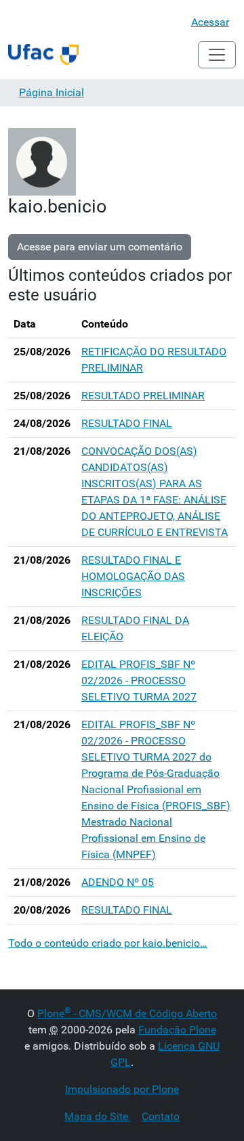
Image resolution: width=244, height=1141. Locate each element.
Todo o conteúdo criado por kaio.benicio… (107, 943)
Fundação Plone (177, 1029)
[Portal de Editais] (43, 55)
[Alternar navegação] (217, 54)
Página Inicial (51, 92)
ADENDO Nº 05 (117, 882)
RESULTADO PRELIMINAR (143, 395)
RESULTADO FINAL (126, 423)
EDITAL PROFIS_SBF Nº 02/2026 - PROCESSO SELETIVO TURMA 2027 (139, 680)
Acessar (210, 22)
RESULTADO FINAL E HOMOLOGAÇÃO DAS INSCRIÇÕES (133, 576)
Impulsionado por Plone (122, 1089)
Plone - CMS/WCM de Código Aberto (127, 1013)
